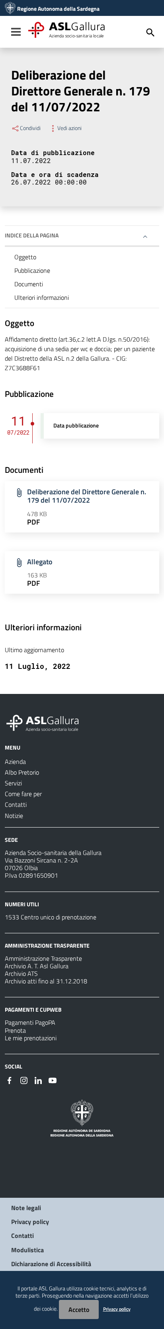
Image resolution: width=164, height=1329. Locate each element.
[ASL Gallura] (10, 9)
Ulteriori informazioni (41, 297)
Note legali (26, 1207)
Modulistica (27, 1250)
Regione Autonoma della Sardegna (58, 9)
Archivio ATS (21, 973)
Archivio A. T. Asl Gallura (36, 966)
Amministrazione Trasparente (43, 958)
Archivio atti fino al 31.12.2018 (46, 981)
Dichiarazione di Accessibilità (51, 1264)
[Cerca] (150, 32)
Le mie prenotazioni (31, 1038)
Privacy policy (30, 1221)
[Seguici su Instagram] (24, 1079)
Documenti (28, 284)
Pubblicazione (32, 270)
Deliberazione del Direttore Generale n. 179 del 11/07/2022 (86, 495)
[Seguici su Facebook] (9, 1079)
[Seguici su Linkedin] (38, 1079)
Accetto (78, 1309)
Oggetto (25, 257)
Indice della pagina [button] (32, 235)
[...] (46, 722)
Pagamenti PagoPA (30, 1022)
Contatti (22, 1235)
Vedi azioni (69, 128)
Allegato (40, 561)
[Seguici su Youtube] (52, 1079)
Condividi (30, 128)
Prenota (15, 1030)
